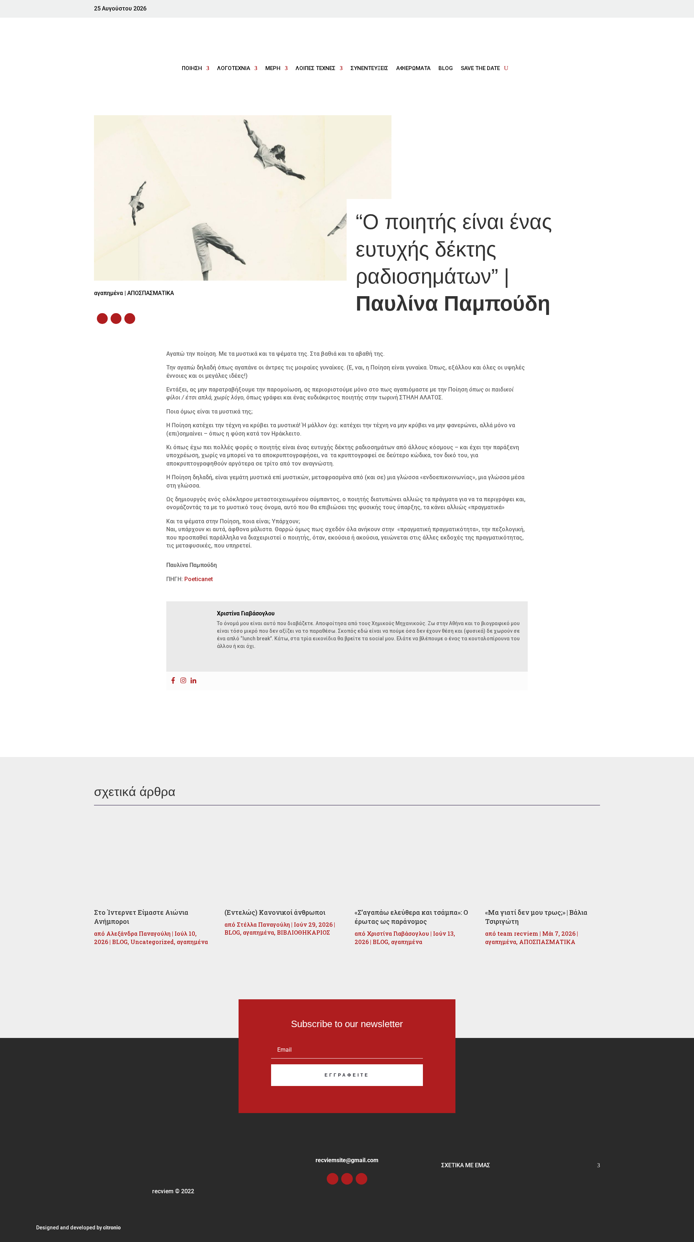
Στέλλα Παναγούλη (263, 924)
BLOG (445, 68)
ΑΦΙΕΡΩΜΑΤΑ (413, 68)
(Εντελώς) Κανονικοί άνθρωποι (274, 912)
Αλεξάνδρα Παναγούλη (138, 933)
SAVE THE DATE (480, 68)
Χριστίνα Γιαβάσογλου (398, 933)
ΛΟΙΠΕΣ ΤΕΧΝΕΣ (315, 68)
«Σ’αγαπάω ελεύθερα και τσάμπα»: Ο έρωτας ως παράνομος (411, 917)
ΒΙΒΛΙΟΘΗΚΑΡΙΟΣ (303, 932)
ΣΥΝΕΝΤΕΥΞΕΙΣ (369, 68)
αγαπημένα (192, 941)
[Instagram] (183, 681)
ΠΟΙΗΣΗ (192, 68)
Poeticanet (198, 579)
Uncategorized (152, 941)
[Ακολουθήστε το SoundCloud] (593, 10)
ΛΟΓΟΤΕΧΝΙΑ (233, 68)
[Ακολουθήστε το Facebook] (562, 10)
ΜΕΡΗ (272, 68)
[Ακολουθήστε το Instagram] (577, 10)
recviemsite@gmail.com (347, 1160)
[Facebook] (173, 681)
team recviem (517, 933)
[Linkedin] (193, 681)
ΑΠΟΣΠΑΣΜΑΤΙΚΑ (150, 293)
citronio (112, 1227)
